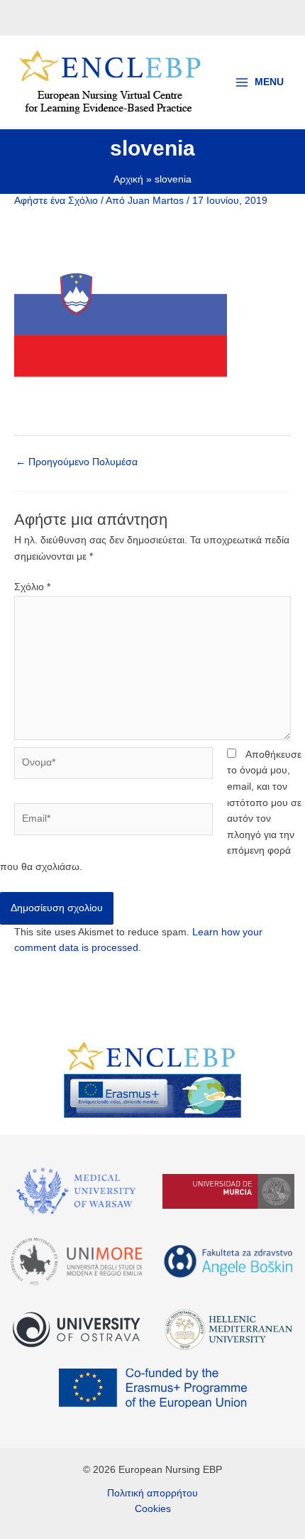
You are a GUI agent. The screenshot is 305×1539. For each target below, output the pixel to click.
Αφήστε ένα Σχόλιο (56, 200)
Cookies (153, 1508)
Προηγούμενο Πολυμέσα (77, 462)
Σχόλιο (32, 587)
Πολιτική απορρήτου (152, 1493)
